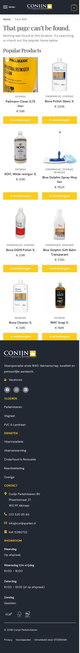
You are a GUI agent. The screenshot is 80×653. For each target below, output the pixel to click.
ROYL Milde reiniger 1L (21, 174)
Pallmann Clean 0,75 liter (20, 103)
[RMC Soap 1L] (59, 296)
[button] (73, 7)
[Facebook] (7, 390)
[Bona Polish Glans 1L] (59, 74)
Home (7, 19)
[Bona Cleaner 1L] (20, 296)
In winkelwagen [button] (20, 120)
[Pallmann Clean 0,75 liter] (20, 74)
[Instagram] (16, 390)
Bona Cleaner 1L (20, 323)
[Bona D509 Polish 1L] (20, 223)
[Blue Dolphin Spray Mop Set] (59, 147)
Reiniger (59, 172)
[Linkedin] (26, 390)
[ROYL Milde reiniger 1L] (20, 147)
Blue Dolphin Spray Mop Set (59, 179)
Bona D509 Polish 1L (20, 250)
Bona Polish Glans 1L (59, 101)
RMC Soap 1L (59, 323)
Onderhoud (53, 96)
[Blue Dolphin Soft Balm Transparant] (59, 223)
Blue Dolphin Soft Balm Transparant (59, 252)
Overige (20, 96)
